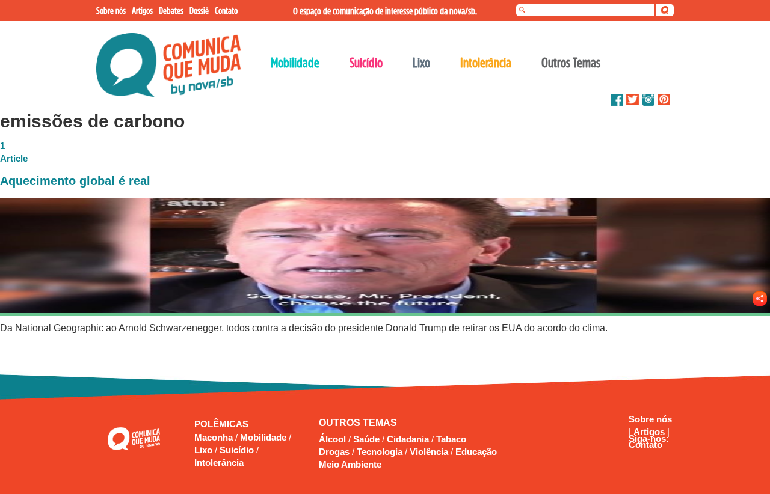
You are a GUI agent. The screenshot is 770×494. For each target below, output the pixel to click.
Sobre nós (650, 419)
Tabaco (451, 439)
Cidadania (408, 439)
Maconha (214, 437)
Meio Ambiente (350, 464)
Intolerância (219, 462)
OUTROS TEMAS (358, 423)
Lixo (204, 450)
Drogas (334, 452)
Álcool (332, 439)
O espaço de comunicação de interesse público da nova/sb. (385, 11)
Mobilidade (264, 437)
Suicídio (238, 450)
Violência (429, 452)
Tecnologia (379, 452)
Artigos (650, 432)
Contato (645, 444)
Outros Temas (570, 62)
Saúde (366, 439)
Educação (476, 452)
